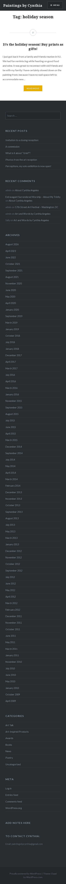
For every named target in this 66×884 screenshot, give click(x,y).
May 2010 (10, 681)
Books (8, 744)
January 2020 (12, 309)
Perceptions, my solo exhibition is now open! (28, 166)
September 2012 (13, 570)
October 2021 (12, 264)
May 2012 (10, 590)
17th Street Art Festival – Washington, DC (36, 207)
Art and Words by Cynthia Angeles (32, 213)
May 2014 (10, 466)
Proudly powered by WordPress (25, 873)
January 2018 (12, 348)
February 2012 (12, 609)
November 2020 (13, 283)
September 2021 (13, 270)
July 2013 (10, 524)
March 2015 (11, 440)
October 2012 (12, 564)
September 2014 (13, 453)
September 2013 (13, 512)
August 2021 (12, 277)
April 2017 (10, 361)
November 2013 (13, 498)
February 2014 (12, 485)
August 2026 (12, 244)
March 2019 (11, 322)
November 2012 (13, 557)
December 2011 (13, 616)
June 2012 (10, 583)
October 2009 (12, 694)
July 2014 (10, 459)
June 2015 (10, 427)
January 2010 (12, 688)
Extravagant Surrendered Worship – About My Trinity (32, 197)
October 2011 (12, 629)
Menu (56, 5)
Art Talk (9, 725)
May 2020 (10, 296)
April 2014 (10, 472)
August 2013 (12, 518)
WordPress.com (34, 877)
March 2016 (11, 388)
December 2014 (13, 446)
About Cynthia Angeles (27, 190)
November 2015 (13, 401)
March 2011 (11, 649)
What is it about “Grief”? (17, 153)
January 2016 (12, 394)
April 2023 (10, 251)
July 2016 (10, 374)
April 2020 (10, 303)
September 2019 (13, 316)
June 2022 (10, 257)
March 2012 (11, 603)
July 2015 (10, 420)
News (8, 751)
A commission (12, 146)
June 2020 (10, 290)
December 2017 (13, 355)
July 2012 (10, 577)
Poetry (9, 757)
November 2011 (13, 622)
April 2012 (10, 596)
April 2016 (10, 381)
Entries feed (11, 795)
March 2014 (11, 479)
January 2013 (12, 544)
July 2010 (10, 668)
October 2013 (12, 505)
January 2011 (12, 655)
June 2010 (10, 675)
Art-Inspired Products (17, 731)
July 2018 (10, 342)
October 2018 (12, 335)
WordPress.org (13, 808)
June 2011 (10, 635)
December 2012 (13, 551)
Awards (9, 738)
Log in (8, 788)
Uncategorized (13, 764)
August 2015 (12, 414)
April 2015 (10, 433)
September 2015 (13, 407)
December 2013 (13, 492)
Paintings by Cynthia (22, 5)
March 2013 (11, 538)
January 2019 (12, 329)
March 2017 (11, 368)
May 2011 (10, 642)
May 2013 (10, 531)
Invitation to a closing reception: (22, 140)
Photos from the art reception (21, 159)
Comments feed (13, 801)
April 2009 (10, 701)
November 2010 (13, 661)
